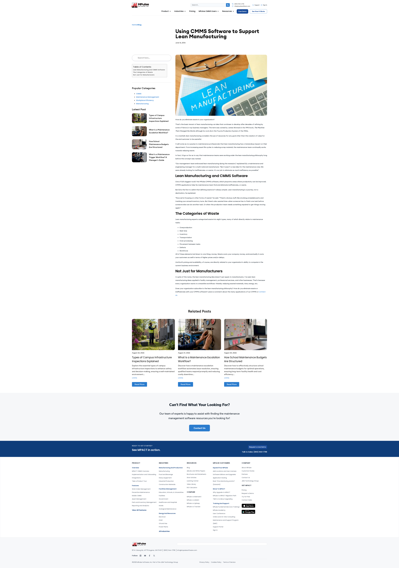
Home (134, 25)
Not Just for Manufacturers (143, 75)
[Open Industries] (185, 11)
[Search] (228, 5)
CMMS (138, 94)
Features (135, 486)
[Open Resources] (233, 11)
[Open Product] (170, 11)
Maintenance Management (147, 97)
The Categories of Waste (143, 72)
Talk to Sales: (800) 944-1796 (254, 452)
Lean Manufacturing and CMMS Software (149, 70)
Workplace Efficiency (145, 100)
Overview (135, 468)
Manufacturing (142, 103)
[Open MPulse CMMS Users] (218, 11)
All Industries (164, 531)
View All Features (139, 510)
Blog (139, 25)
